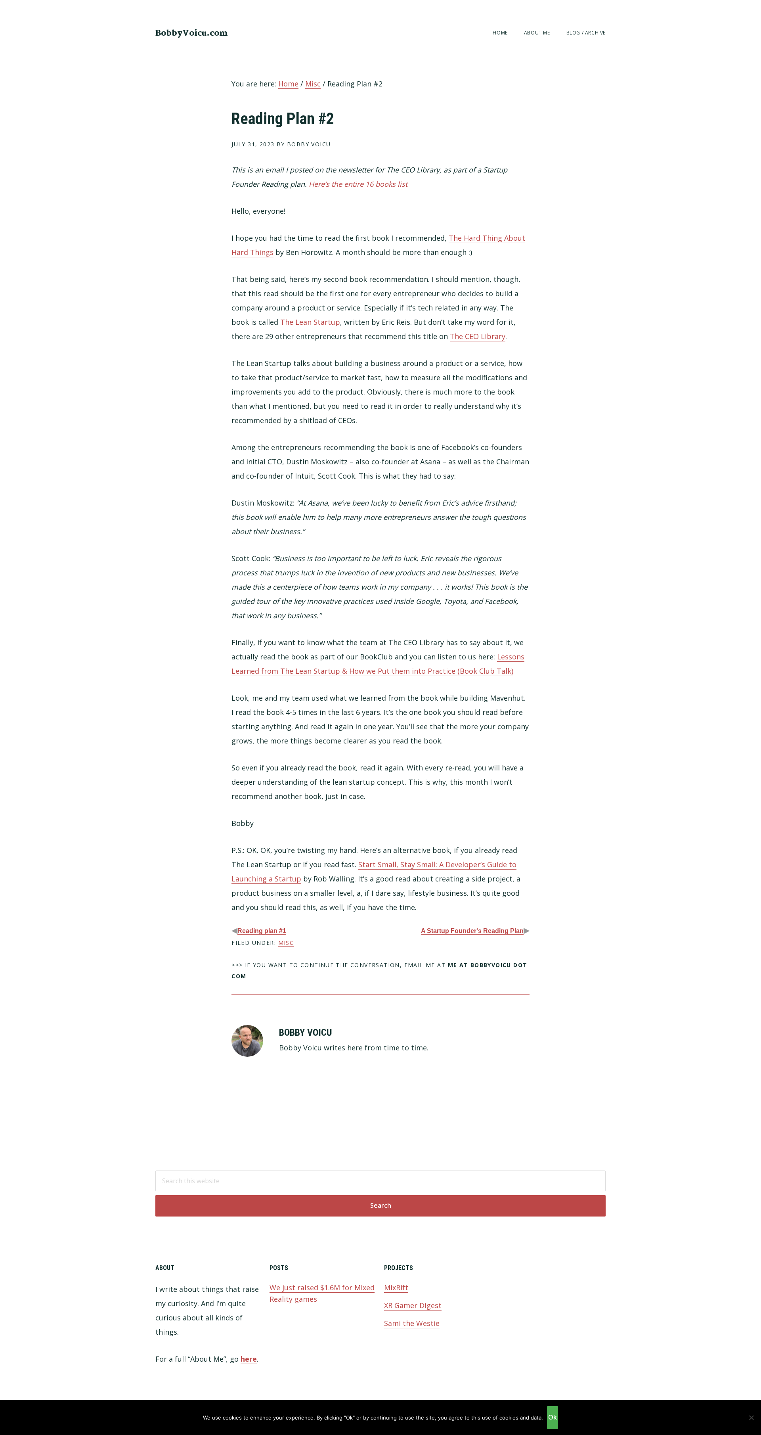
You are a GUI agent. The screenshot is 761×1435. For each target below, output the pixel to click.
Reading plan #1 (261, 930)
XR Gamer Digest (413, 1305)
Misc (286, 942)
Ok (552, 1417)
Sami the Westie (412, 1323)
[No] (751, 1418)
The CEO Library (477, 336)
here (249, 1359)
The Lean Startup (310, 322)
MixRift (396, 1287)
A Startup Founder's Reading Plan (472, 930)
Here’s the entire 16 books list (358, 184)
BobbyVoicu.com (191, 33)
